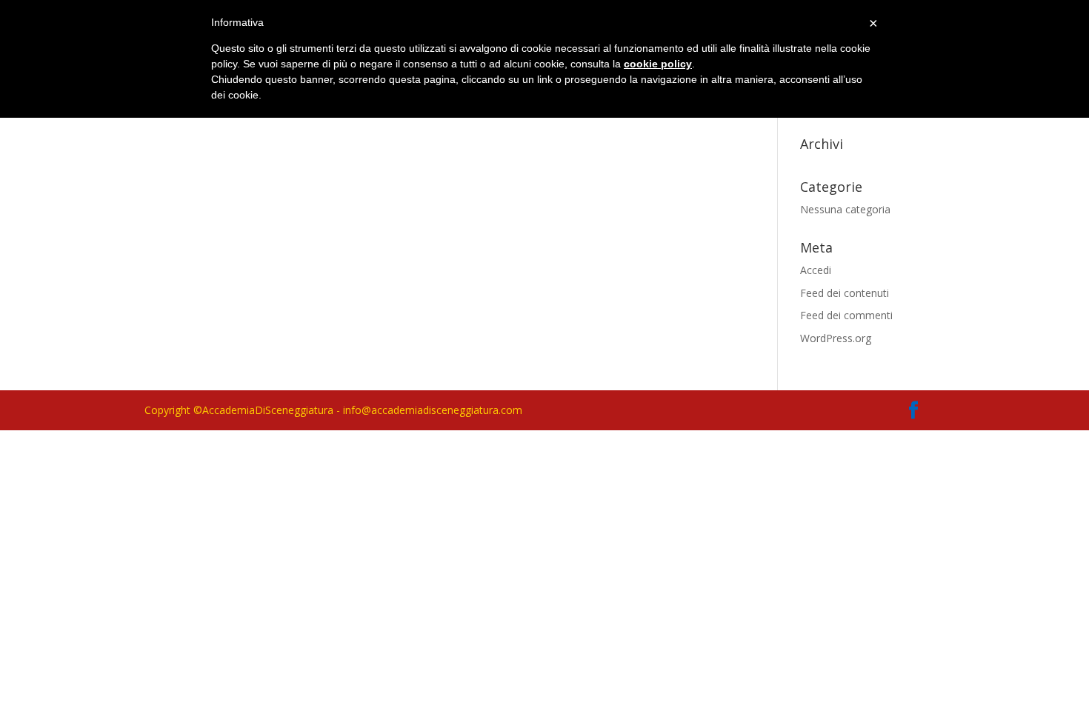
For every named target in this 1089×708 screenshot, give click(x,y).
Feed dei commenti (846, 315)
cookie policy (658, 64)
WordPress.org (835, 338)
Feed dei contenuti (844, 293)
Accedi (815, 270)
